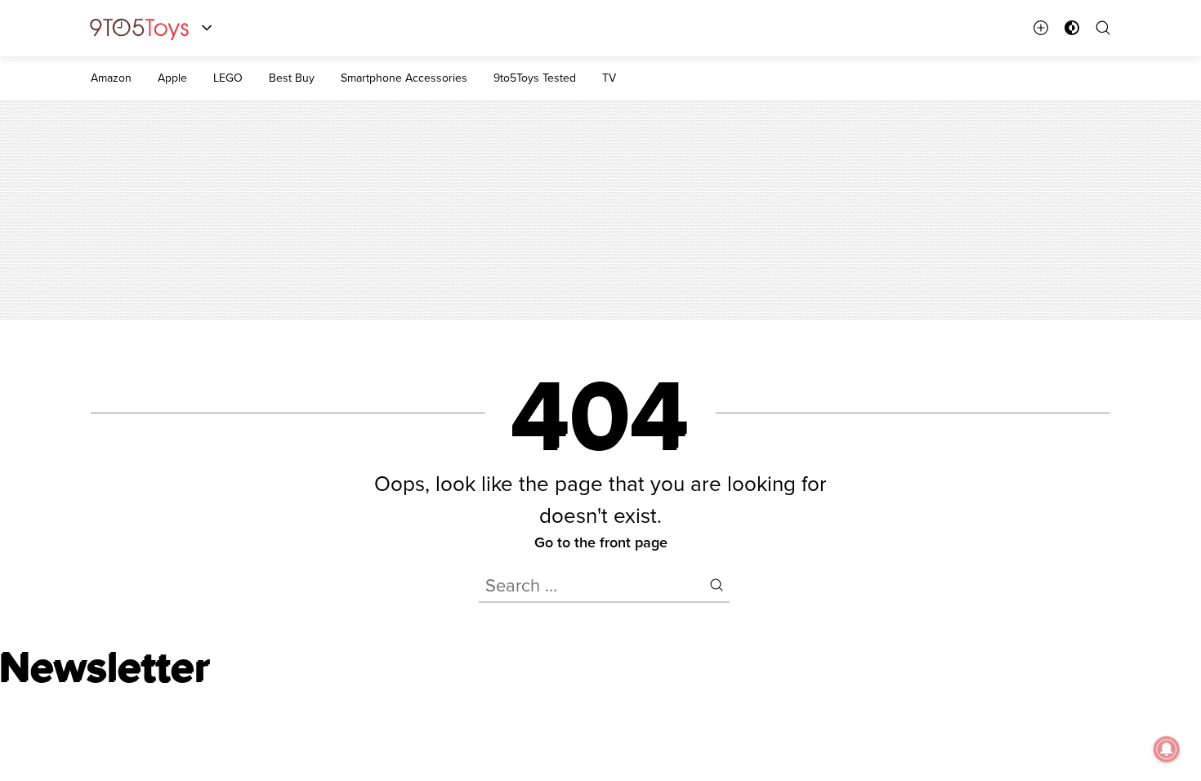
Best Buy (292, 77)
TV (609, 77)
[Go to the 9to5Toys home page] (139, 28)
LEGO (228, 77)
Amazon (111, 77)
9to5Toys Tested (534, 77)
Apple (172, 77)
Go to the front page (600, 542)
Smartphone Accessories (404, 77)
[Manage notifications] (1167, 749)
